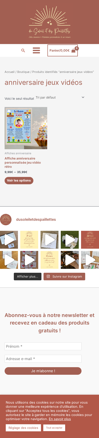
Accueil (10, 72)
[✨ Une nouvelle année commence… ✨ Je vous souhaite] (49, 260)
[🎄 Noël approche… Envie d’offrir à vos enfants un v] (90, 260)
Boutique (23, 72)
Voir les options (19, 180)
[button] (23, 50)
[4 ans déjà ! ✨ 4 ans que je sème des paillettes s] (29, 260)
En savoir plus (60, 419)
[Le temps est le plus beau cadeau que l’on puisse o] (29, 240)
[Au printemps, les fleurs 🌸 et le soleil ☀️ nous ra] (90, 240)
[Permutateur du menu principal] (36, 50)
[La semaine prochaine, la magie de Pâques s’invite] (70, 240)
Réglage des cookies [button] (23, 428)
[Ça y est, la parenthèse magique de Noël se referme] (70, 260)
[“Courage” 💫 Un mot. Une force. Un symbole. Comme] (49, 240)
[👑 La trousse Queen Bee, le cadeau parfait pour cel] (9, 240)
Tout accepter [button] (54, 427)
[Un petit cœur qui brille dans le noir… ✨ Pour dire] (9, 260)
